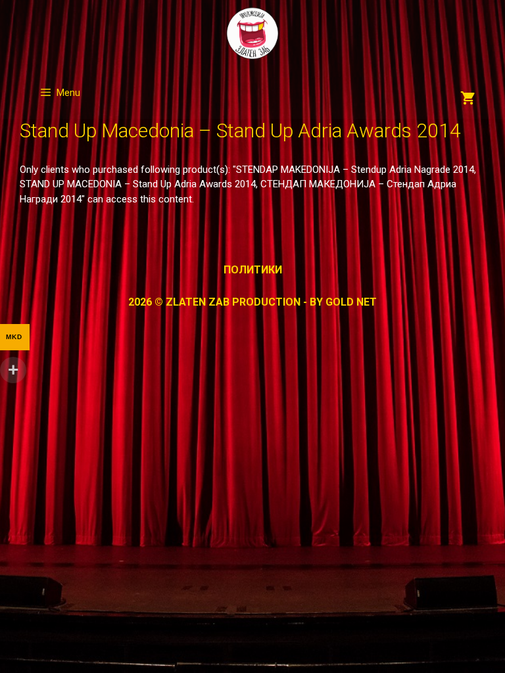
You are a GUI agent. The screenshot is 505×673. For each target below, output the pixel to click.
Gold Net (351, 302)
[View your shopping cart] (468, 99)
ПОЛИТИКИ (253, 270)
